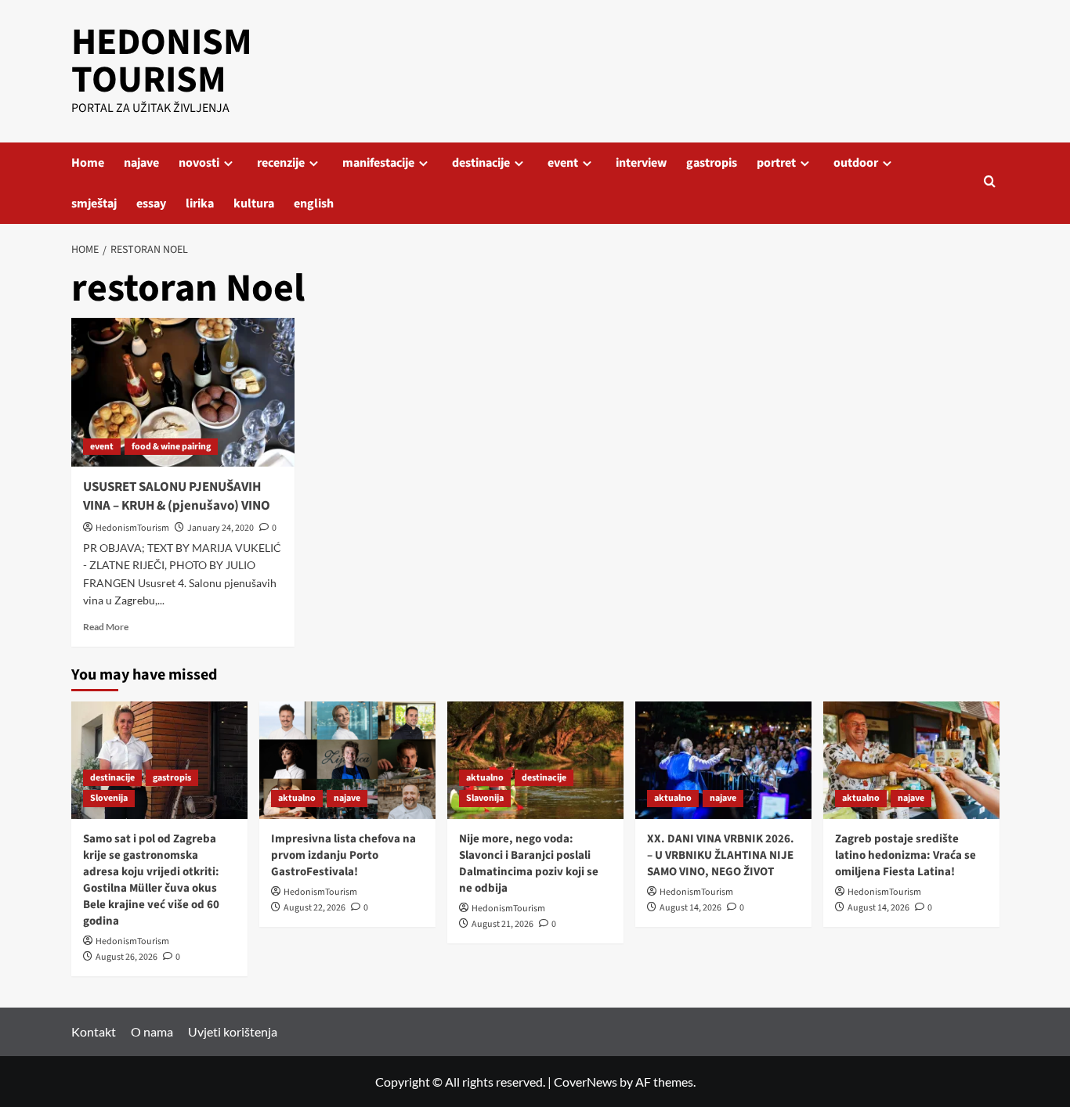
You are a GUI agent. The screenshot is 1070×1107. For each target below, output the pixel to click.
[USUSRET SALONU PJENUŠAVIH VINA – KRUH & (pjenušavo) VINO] (183, 392)
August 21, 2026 (502, 924)
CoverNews (585, 1081)
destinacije (481, 162)
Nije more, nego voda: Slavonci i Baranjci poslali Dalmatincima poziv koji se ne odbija (528, 863)
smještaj (94, 203)
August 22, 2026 (314, 907)
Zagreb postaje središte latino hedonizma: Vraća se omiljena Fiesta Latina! (905, 855)
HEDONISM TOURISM (161, 61)
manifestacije (378, 162)
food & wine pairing (171, 446)
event (563, 162)
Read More (105, 627)
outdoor (855, 162)
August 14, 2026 (690, 907)
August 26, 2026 (126, 957)
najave (141, 162)
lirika (200, 203)
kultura (253, 203)
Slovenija (109, 798)
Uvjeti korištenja (232, 1031)
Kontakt (93, 1031)
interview (641, 162)
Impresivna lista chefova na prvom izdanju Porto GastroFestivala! (343, 855)
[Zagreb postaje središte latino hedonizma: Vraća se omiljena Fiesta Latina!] (911, 760)
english (314, 203)
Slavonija (485, 798)
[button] (990, 183)
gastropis (711, 162)
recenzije (281, 162)
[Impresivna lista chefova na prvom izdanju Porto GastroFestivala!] (347, 760)
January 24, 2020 (220, 528)
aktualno (297, 798)
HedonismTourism (132, 528)
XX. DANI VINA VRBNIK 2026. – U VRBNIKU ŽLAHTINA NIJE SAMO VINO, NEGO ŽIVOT (720, 855)
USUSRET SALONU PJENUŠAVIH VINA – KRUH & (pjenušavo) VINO (176, 496)
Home (87, 162)
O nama (152, 1031)
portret (776, 162)
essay (151, 203)
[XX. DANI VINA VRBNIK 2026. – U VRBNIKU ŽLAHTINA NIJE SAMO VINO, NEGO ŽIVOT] (723, 760)
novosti (199, 162)
